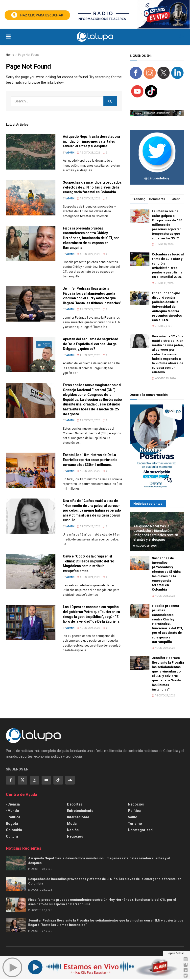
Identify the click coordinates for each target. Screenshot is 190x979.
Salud (132, 817)
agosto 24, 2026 (89, 577)
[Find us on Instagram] (34, 780)
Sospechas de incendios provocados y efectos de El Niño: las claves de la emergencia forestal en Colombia (92, 187)
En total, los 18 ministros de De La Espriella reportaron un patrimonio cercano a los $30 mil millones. (90, 459)
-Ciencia (13, 804)
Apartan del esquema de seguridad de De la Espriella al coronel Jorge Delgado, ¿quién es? (90, 344)
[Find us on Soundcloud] (70, 780)
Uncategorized (140, 830)
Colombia (14, 830)
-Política (13, 817)
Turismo (135, 823)
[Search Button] (181, 37)
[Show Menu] (8, 37)
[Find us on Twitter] (22, 780)
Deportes (74, 804)
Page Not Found (29, 55)
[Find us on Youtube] (46, 780)
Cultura (12, 836)
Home (10, 55)
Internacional (78, 817)
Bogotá (12, 823)
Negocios (75, 836)
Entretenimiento (80, 811)
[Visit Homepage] (95, 37)
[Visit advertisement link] (95, 14)
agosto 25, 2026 (89, 471)
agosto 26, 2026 (89, 355)
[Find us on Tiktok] (58, 780)
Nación (73, 830)
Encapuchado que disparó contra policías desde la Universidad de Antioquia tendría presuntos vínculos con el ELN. (167, 306)
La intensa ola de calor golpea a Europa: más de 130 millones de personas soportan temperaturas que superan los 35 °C (167, 224)
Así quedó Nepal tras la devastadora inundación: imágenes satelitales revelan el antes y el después (91, 141)
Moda (72, 823)
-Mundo (12, 811)
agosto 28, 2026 (89, 152)
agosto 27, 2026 (89, 254)
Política (134, 811)
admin (70, 152)
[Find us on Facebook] (10, 780)
